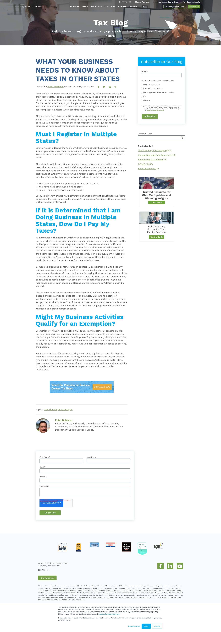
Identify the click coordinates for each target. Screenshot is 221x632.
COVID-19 (145, 164)
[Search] (182, 137)
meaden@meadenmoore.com (109, 614)
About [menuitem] (85, 6)
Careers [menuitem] (133, 6)
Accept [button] (146, 626)
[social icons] (160, 566)
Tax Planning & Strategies (58, 409)
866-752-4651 (125, 2)
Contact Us (194, 7)
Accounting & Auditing (152, 159)
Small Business (148, 168)
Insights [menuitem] (122, 6)
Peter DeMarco (55, 86)
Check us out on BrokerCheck (166, 2)
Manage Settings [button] (134, 626)
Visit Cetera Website (191, 2)
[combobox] (161, 137)
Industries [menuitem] (96, 6)
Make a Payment (142, 2)
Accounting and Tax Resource (156, 155)
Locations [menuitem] (109, 6)
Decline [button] (157, 626)
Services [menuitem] (74, 6)
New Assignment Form (174, 7)
